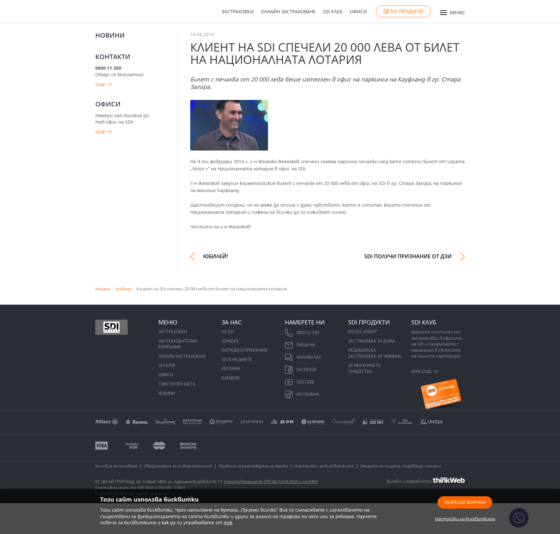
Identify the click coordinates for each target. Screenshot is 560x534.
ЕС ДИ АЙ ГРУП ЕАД (114, 481)
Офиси (358, 11)
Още (100, 84)
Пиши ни (306, 345)
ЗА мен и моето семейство (364, 368)
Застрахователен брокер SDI (111, 327)
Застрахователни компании (177, 344)
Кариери (230, 378)
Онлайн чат (309, 357)
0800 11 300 (308, 332)
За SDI (228, 331)
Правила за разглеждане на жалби (253, 466)
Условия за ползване (116, 466)
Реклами (231, 368)
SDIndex (230, 341)
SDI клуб (333, 11)
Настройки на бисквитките (465, 518)
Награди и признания (244, 350)
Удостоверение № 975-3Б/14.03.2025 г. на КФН (271, 481)
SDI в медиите (237, 359)
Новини (110, 35)
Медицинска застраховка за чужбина (375, 353)
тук (228, 522)
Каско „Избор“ (363, 331)
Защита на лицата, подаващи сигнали (400, 466)
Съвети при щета (176, 384)
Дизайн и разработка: (409, 481)
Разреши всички (465, 502)
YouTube (305, 382)
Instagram (308, 394)
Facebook (307, 369)
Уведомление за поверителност (178, 466)
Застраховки (238, 11)
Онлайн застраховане (288, 11)
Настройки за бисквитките (324, 466)
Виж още (421, 371)
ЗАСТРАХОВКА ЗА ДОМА (371, 341)
